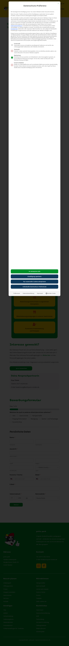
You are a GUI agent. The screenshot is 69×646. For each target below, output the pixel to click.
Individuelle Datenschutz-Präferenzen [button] (34, 287)
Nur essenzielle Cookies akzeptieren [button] (34, 281)
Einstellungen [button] (14, 29)
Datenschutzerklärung (16, 25)
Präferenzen (16, 293)
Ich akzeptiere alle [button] (34, 271)
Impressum (40, 293)
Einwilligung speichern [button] (35, 276)
